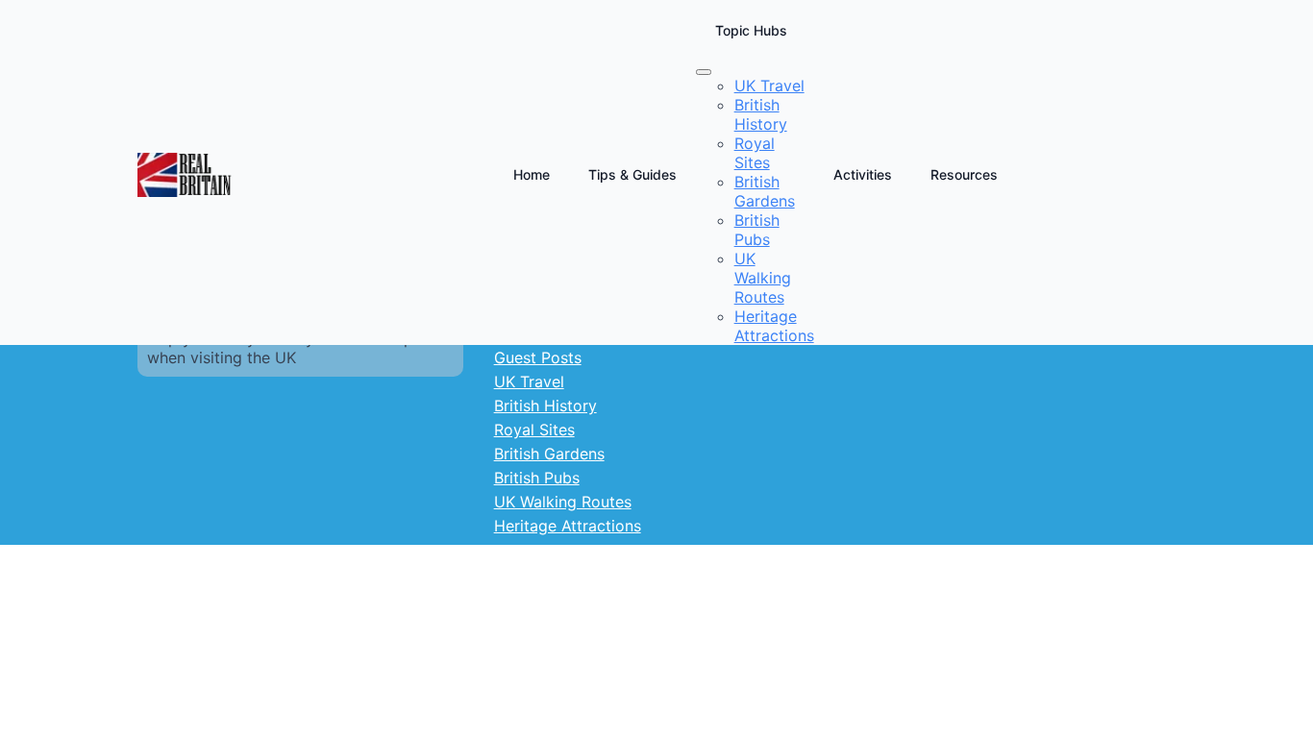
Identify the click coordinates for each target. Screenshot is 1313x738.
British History (545, 405)
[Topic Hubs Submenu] (703, 72)
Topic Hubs (751, 30)
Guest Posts (538, 357)
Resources (964, 174)
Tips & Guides (632, 174)
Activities (862, 174)
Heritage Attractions (567, 525)
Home (531, 174)
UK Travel (529, 381)
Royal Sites (534, 429)
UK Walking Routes (563, 501)
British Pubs (537, 477)
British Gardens (549, 453)
